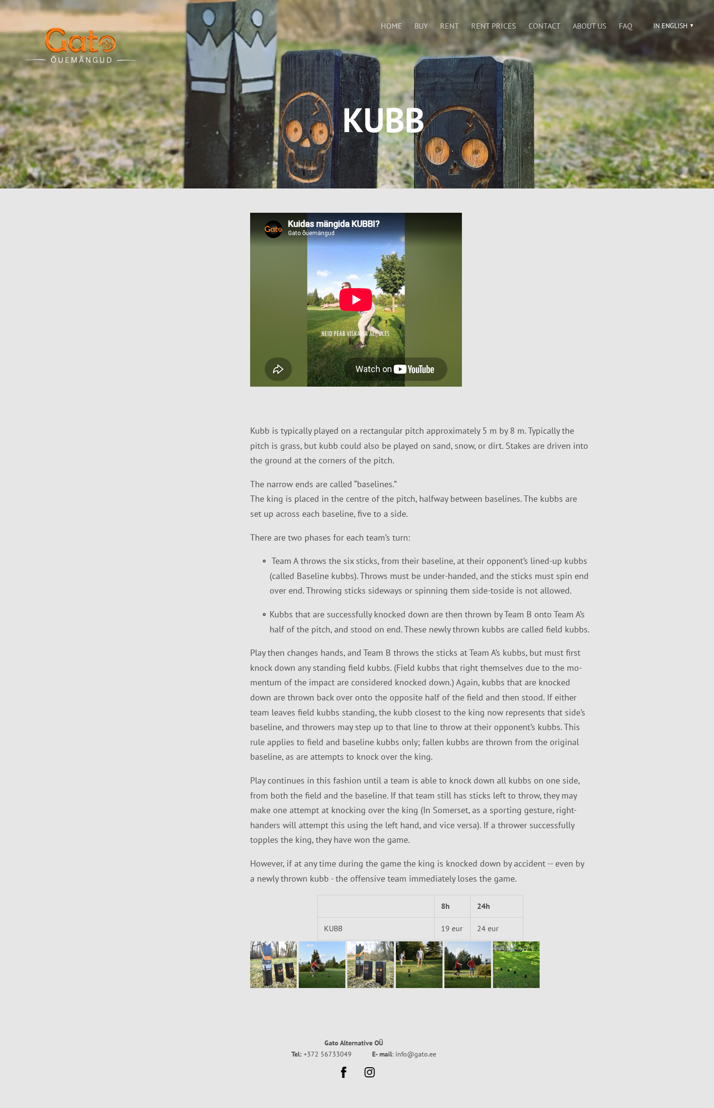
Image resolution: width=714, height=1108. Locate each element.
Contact (544, 26)
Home (391, 26)
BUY (421, 26)
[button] (672, 25)
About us (590, 26)
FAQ (625, 26)
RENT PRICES (493, 26)
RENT (449, 26)
